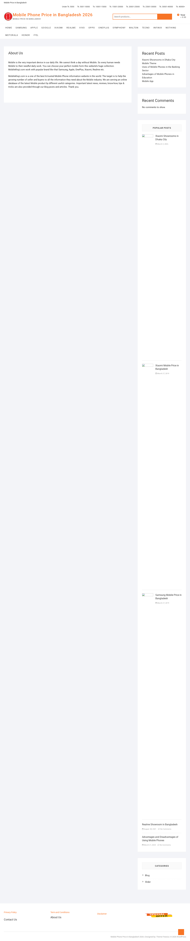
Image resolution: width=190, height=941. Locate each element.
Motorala (11, 35)
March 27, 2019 (163, 373)
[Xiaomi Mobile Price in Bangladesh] (147, 365)
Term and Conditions (59, 912)
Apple (34, 27)
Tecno (146, 27)
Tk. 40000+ (180, 7)
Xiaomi (58, 27)
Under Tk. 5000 (68, 7)
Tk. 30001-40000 (166, 7)
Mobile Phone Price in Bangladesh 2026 (53, 14)
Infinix (157, 27)
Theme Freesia (162, 937)
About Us (55, 917)
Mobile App (147, 81)
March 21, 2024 (150, 845)
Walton (133, 27)
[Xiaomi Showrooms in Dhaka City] (147, 136)
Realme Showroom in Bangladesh (160, 824)
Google (46, 27)
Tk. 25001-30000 (149, 7)
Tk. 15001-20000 (116, 7)
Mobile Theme (149, 63)
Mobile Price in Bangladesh (15, 2)
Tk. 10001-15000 (99, 7)
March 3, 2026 (162, 144)
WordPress (181, 937)
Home (8, 27)
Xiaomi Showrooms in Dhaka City (158, 59)
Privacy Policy (10, 912)
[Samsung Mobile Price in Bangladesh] (147, 595)
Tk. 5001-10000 (83, 7)
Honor (26, 35)
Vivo (82, 27)
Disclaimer (102, 914)
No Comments (165, 829)
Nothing (171, 27)
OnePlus (103, 27)
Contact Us (10, 919)
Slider (148, 882)
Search (164, 17)
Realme (71, 27)
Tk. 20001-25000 (133, 7)
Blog (147, 875)
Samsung (21, 27)
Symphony (119, 27)
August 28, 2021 (150, 829)
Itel (36, 35)
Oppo (91, 27)
